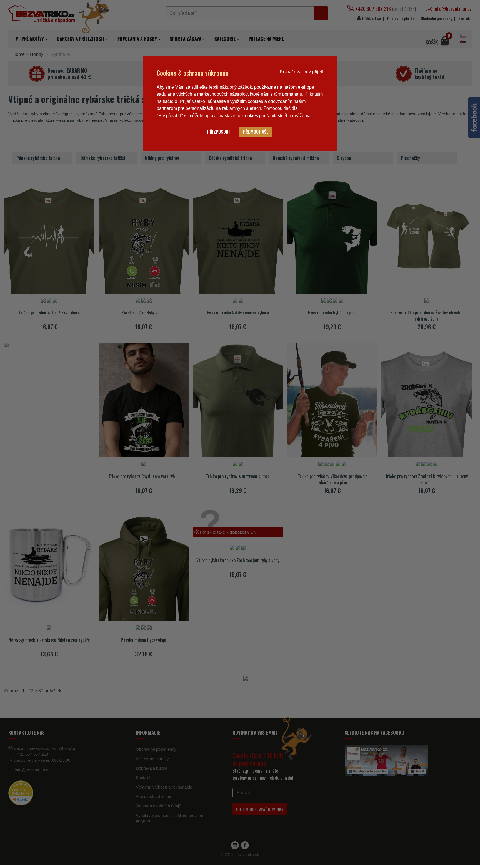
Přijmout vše (255, 131)
